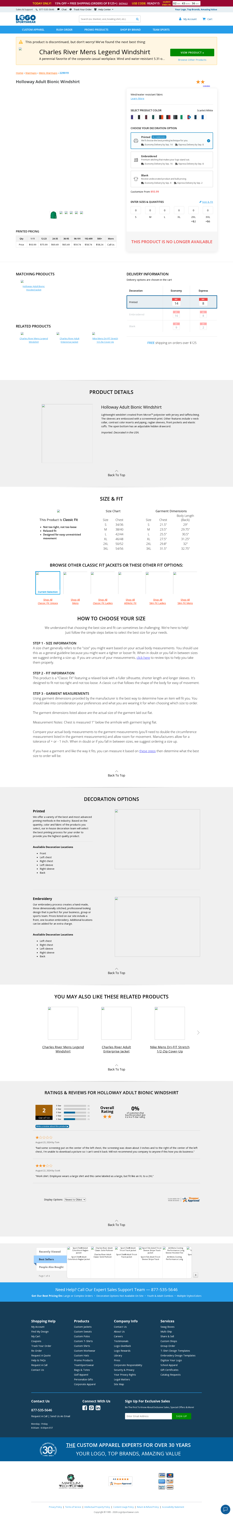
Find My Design (40, 1331)
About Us (119, 1331)
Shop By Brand (130, 29)
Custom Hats (81, 1355)
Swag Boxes (167, 1326)
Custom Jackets (83, 1326)
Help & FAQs (38, 1360)
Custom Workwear (84, 1350)
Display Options (53, 1199)
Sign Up (181, 1416)
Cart (207, 19)
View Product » (192, 52)
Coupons (36, 1341)
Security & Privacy (124, 1369)
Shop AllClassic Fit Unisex (48, 601)
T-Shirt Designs (175, 1350)
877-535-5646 (46, 9)
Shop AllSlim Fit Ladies (157, 601)
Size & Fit (207, 202)
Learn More (137, 98)
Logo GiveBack (122, 1346)
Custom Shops (169, 1341)
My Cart (35, 1336)
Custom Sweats (83, 1331)
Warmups (31, 73)
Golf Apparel (81, 1374)
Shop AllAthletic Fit (130, 601)
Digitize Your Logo (171, 1360)
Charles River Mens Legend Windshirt (34, 340)
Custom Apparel (33, 29)
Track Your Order (83, 9)
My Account (38, 1326)
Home (19, 73)
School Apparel (169, 1365)
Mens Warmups (48, 73)
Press (117, 1360)
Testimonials (121, 1341)
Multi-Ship (166, 1331)
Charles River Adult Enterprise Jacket (69, 340)
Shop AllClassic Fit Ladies (103, 601)
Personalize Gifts (83, 1379)
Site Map (119, 1384)
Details (123, 3)
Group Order (168, 1346)
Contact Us (37, 1369)
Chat (64, 9)
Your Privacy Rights (125, 1374)
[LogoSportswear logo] (26, 22)
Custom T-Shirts (83, 1341)
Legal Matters (122, 1379)
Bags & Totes (82, 1369)
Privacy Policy (55, 1507)
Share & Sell (167, 1336)
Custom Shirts (82, 1346)
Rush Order (64, 29)
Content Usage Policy (123, 1507)
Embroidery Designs (178, 1355)
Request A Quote (41, 1355)
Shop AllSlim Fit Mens (185, 601)
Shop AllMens (75, 601)
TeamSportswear (84, 1365)
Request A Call (39, 1365)
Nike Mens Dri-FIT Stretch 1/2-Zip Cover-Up (105, 340)
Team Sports (161, 29)
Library (118, 1355)
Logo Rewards (122, 1350)
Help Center (104, 9)
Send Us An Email (60, 1416)
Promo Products (96, 29)
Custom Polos (82, 1336)
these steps (147, 751)
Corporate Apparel (85, 1384)
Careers (118, 1336)
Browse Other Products (192, 59)
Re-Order (36, 1350)
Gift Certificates (169, 1369)
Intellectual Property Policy (97, 1507)
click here (143, 657)
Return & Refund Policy (148, 1507)
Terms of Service (73, 1507)
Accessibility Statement (173, 1507)
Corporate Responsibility (128, 1365)
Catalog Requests (171, 1374)
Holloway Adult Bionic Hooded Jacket (34, 288)
